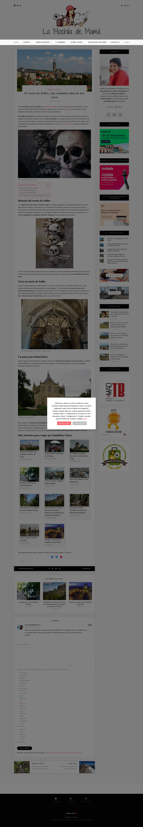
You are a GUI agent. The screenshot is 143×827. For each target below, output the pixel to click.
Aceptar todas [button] (64, 423)
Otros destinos (43, 42)
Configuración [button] (80, 423)
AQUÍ (85, 419)
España (26, 42)
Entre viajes (76, 42)
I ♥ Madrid (60, 42)
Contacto (115, 42)
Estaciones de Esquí (97, 42)
